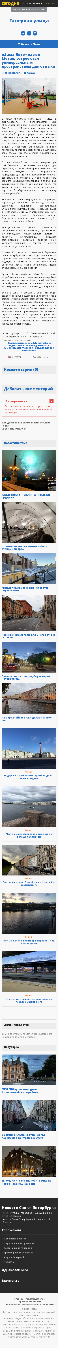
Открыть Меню (30, 44)
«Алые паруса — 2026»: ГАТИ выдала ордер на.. (26, 496)
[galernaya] (35, 33)
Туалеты (9, 1261)
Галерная (7, 1212)
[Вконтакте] (23, 33)
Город (28, 830)
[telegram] (29, 33)
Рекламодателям (35, 1298)
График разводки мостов (18, 1252)
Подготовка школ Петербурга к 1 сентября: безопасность (29, 883)
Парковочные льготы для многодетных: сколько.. (29, 636)
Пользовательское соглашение (23, 1304)
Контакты (48, 1304)
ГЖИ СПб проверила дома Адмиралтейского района (20, 1090)
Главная (19, 1298)
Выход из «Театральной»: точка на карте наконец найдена (26, 1182)
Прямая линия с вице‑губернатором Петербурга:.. (26, 677)
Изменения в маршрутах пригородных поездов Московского (29, 1000)
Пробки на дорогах (15, 1238)
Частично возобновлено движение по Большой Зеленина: (29, 835)
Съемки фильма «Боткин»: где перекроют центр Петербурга (23, 1136)
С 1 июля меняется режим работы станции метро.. (24, 548)
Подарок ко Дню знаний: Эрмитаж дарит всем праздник (29, 777)
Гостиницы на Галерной (18, 1247)
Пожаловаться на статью (16, 339)
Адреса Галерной (14, 1257)
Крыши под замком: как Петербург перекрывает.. (25, 589)
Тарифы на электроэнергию (20, 1243)
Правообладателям (30, 1301)
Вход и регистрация (12, 428)
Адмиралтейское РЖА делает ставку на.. (27, 719)
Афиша (31, 72)
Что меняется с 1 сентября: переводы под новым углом (29, 942)
